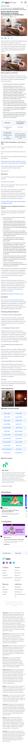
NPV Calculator (13, 627)
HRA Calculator (6, 626)
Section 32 (11, 701)
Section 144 (5, 701)
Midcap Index (17, 651)
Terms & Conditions (19, 589)
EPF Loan (8, 641)
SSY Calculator (12, 615)
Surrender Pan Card (11, 738)
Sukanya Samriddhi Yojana (10, 705)
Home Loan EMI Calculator (18, 614)
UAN (14, 704)
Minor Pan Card (8, 735)
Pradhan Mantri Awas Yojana (14, 659)
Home (2, 8)
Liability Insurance (11, 683)
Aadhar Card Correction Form (17, 722)
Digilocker (19, 717)
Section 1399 (7, 420)
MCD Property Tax (11, 665)
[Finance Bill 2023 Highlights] (21, 398)
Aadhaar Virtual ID (6, 723)
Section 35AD (7, 424)
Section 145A (7, 413)
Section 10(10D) (19, 431)
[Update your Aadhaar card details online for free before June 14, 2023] (8, 398)
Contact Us (5, 575)
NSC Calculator (13, 626)
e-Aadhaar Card (14, 728)
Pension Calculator (12, 618)
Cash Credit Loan (6, 639)
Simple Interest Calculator (15, 623)
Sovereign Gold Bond (7, 647)
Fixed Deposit (11, 708)
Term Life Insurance (10, 671)
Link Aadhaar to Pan (19, 738)
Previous (3, 398)
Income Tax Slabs (15, 696)
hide (14, 6)
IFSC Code (14, 686)
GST (15, 695)
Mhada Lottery (19, 662)
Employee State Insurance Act (13, 680)
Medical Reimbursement (11, 677)
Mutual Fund (17, 580)
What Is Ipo (11, 645)
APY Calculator (6, 627)
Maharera (5, 662)
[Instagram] (7, 563)
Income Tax (9, 8)
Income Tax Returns (7, 696)
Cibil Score (9, 686)
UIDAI (8, 717)
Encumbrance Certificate (8, 660)
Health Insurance (18, 577)
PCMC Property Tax (7, 663)
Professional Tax (11, 699)
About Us (5, 570)
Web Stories (5, 589)
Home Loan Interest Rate (13, 657)
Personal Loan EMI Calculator (15, 612)
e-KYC (8, 687)
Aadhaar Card (13, 717)
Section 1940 (19, 438)
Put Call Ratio (15, 647)
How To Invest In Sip (7, 648)
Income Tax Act (14, 300)
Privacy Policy (18, 587)
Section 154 (18, 445)
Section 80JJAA (7, 438)
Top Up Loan (20, 638)
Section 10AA (7, 435)
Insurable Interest (9, 674)
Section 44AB (18, 442)
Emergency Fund (14, 639)
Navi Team (5, 470)
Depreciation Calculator (8, 630)
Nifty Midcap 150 (6, 654)
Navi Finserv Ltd (18, 592)
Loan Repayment (14, 636)
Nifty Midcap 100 (20, 653)
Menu (25, 2)
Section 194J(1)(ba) (7, 449)
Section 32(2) (18, 417)
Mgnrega (10, 704)
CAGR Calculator (21, 626)
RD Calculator (11, 620)
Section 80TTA (18, 452)
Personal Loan (6, 553)
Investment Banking (18, 689)
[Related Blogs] (12, 500)
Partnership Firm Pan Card (16, 739)
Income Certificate (11, 698)
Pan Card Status (11, 731)
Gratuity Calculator (20, 624)
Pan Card (17, 731)
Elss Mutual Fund (12, 650)
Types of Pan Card (6, 739)
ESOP (21, 708)
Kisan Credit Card (19, 692)
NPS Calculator (6, 617)
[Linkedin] (10, 563)
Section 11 (18, 699)
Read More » (5, 516)
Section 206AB (7, 442)
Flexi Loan (19, 633)
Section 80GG (18, 435)
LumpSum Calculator (19, 620)
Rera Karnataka (11, 666)
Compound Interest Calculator (9, 624)
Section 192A (19, 420)
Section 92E (19, 427)
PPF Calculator (19, 618)
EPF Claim (17, 708)
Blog (5, 8)
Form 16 (21, 696)
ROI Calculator (20, 627)
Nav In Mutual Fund (16, 648)
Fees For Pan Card (16, 735)
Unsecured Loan (13, 633)
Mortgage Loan (18, 665)
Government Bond (6, 714)
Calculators (5, 592)
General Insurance (19, 671)
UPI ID (10, 690)
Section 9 (5, 698)
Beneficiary (10, 689)
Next (25, 398)
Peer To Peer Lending (12, 638)
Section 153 (7, 431)
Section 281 (7, 417)
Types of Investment (7, 713)
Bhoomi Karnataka (11, 662)
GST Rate (16, 701)
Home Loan (18, 553)
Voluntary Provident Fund (17, 713)
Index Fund (21, 647)
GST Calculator (6, 621)
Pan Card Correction (11, 732)
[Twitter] (14, 563)
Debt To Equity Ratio (11, 692)
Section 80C (19, 424)
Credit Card (20, 686)
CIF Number (15, 690)
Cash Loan (17, 570)
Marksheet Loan (14, 641)
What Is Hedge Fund (9, 651)
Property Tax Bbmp (18, 660)
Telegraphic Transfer (14, 687)
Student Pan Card (6, 741)
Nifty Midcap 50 (12, 653)
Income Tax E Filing (20, 695)
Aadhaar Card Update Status (13, 725)
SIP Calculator (6, 615)
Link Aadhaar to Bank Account (11, 726)
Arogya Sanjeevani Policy (12, 678)
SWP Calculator (13, 617)
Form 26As (5, 699)
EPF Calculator (20, 615)
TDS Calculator (6, 629)
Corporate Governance (8, 577)
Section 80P (19, 413)
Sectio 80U (18, 449)
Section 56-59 (6, 452)
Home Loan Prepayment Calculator (17, 629)
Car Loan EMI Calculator (15, 621)
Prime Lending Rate (12, 642)
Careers (4, 573)
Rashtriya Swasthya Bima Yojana (17, 711)
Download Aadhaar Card (8, 719)
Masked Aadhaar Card (16, 723)
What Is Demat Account (20, 645)
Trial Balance (6, 690)
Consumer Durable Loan (16, 635)
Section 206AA (7, 427)
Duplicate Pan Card (20, 732)
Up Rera (17, 666)
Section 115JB (7, 445)
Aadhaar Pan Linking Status (16, 720)
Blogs (14, 3)
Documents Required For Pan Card (10, 734)
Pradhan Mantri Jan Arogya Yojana (10, 672)
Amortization (14, 663)
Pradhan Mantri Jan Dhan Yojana (16, 710)
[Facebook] (4, 563)
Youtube (4, 594)
